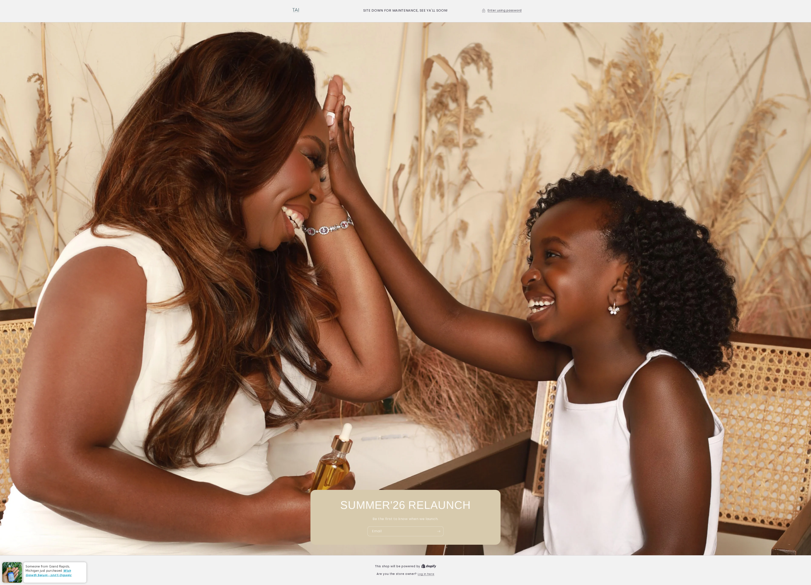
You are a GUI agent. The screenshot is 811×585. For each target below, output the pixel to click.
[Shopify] (428, 566)
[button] (502, 10)
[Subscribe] (438, 531)
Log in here (426, 574)
